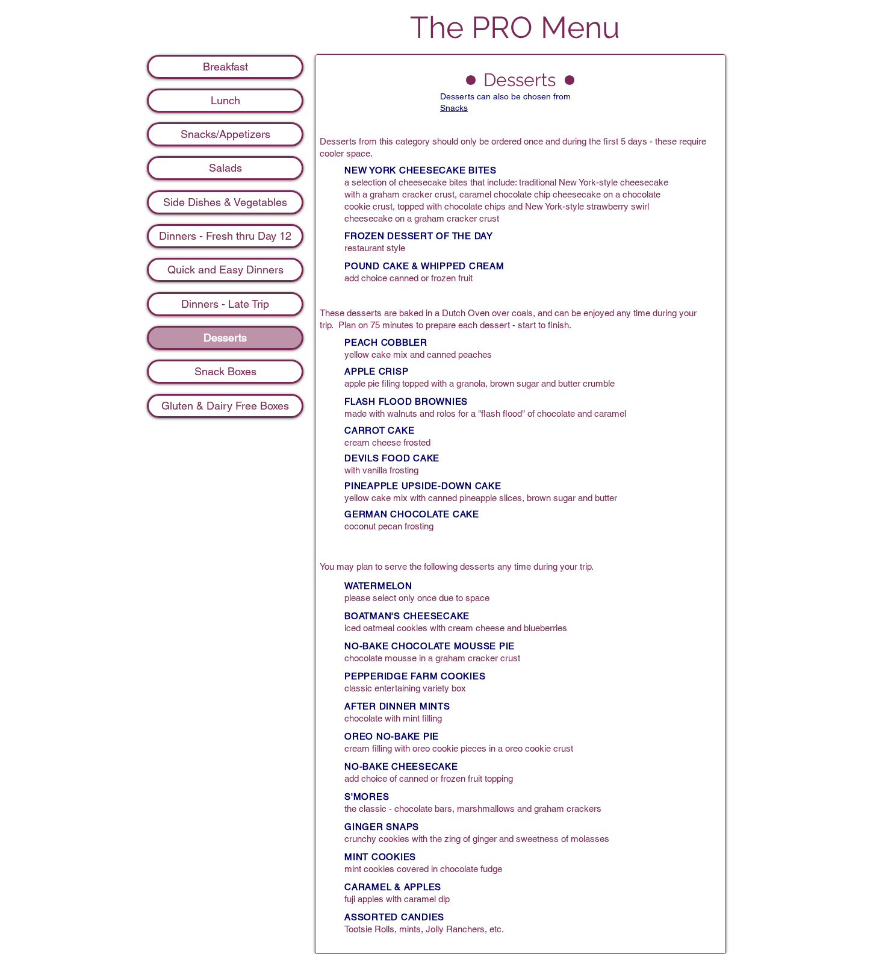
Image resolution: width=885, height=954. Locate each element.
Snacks (454, 108)
